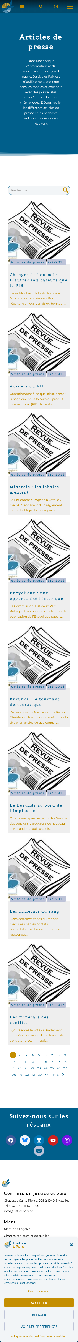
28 (14, 1075)
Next (56, 1075)
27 (65, 1068)
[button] (71, 1245)
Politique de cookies (21, 1336)
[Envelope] (39, 1151)
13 (32, 1062)
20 (19, 1068)
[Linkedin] (39, 1140)
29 (20, 1075)
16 (52, 1062)
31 (33, 1075)
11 (19, 1062)
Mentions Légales (17, 1229)
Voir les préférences (39, 1327)
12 (26, 1062)
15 (45, 1062)
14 (39, 1062)
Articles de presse (28, 262)
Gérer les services (38, 1291)
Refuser (39, 1315)
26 (58, 1068)
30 (27, 1075)
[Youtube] (53, 1140)
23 (39, 1068)
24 (45, 1068)
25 (52, 1068)
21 (26, 1068)
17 (58, 1062)
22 (32, 1068)
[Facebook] (11, 1140)
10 (13, 1062)
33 (46, 1075)
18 (65, 1062)
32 (40, 1075)
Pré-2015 (56, 262)
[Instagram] (67, 1140)
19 (13, 1068)
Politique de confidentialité (50, 1336)
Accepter (39, 1303)
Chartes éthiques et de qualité (26, 1236)
